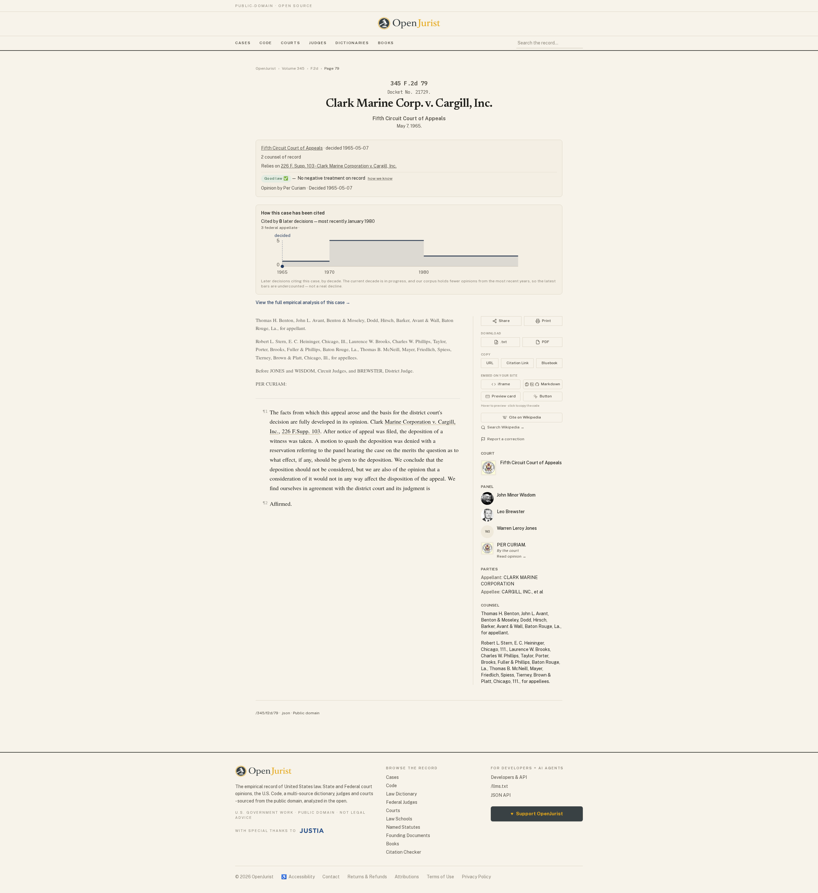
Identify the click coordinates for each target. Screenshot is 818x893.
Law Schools (399, 818)
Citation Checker (403, 852)
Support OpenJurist (537, 813)
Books (386, 43)
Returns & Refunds (367, 876)
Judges (318, 43)
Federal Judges (401, 802)
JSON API (501, 795)
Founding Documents (408, 835)
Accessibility (298, 876)
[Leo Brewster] (487, 515)
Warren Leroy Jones (517, 528)
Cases (243, 43)
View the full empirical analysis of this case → (303, 302)
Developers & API (509, 777)
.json (285, 713)
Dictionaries (352, 43)
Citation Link (517, 363)
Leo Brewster (511, 511)
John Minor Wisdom (516, 494)
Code (265, 43)
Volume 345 (293, 68)
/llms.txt (499, 786)
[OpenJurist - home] (409, 23)
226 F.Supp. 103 (301, 431)
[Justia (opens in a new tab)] (311, 830)
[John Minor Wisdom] (487, 498)
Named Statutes (403, 827)
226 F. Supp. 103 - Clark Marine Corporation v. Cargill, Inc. (339, 165)
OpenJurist (266, 68)
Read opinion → (511, 556)
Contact (331, 876)
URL (489, 363)
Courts (290, 43)
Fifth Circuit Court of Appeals (409, 118)
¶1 (265, 411)
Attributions (407, 876)
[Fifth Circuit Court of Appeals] (487, 548)
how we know (380, 178)
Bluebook (549, 363)
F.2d (314, 68)
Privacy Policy (476, 876)
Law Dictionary (401, 793)
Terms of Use (440, 876)
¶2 (265, 502)
